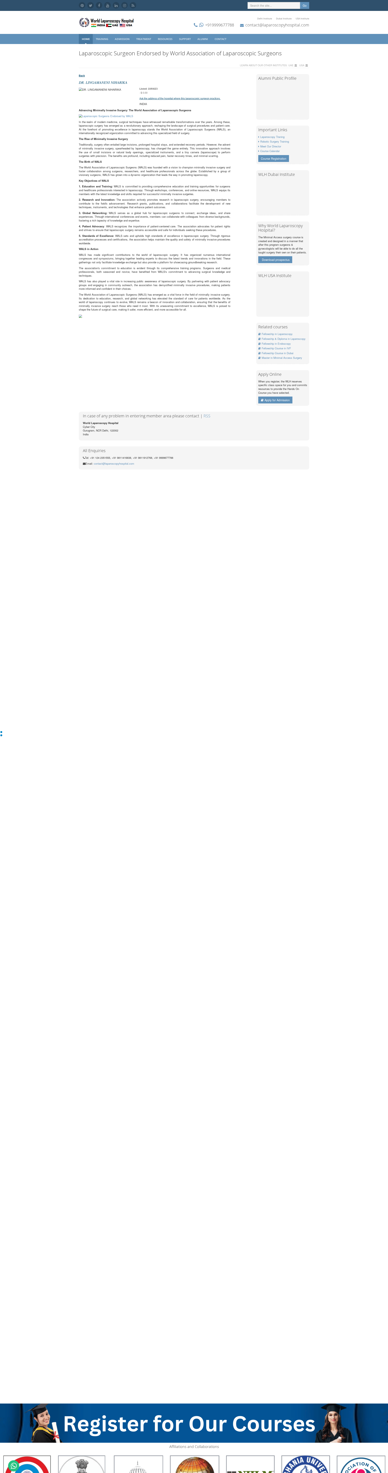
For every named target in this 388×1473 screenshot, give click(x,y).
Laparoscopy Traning (272, 137)
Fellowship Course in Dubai (277, 353)
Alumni (203, 39)
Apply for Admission (277, 400)
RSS (206, 416)
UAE (290, 65)
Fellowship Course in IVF (276, 348)
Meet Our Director (270, 146)
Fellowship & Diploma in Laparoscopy (284, 339)
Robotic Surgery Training (274, 141)
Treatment (144, 39)
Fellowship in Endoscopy (276, 343)
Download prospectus (276, 260)
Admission (122, 39)
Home (86, 39)
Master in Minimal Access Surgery (282, 358)
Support (185, 39)
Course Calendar (270, 151)
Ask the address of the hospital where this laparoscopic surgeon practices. (179, 98)
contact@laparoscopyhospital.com (277, 25)
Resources (165, 39)
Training (102, 39)
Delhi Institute (264, 18)
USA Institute (302, 18)
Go (305, 5)
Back (82, 75)
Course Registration (273, 158)
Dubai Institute (284, 18)
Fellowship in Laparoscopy (277, 334)
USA (301, 65)
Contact (221, 39)
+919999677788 (219, 25)
